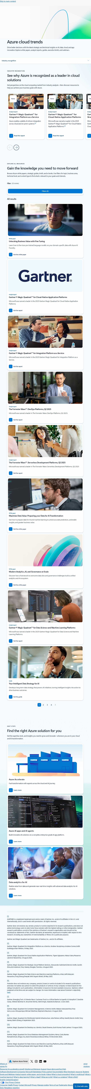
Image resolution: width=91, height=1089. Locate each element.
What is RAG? (73, 1077)
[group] (26, 116)
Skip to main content (8, 1)
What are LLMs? (47, 1077)
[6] (8, 980)
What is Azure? (5, 1063)
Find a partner (47, 1071)
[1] (8, 916)
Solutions (86, 1066)
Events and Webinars (7, 1074)
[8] (8, 1005)
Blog (65, 1071)
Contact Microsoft (25, 1085)
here (8, 992)
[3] (8, 952)
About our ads (73, 1085)
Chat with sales (82, 1086)
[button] (45, 60)
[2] (8, 943)
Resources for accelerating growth (12, 1069)
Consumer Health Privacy (9, 1085)
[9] (8, 1015)
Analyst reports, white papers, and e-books (30, 1074)
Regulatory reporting (11, 1087)
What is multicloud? (77, 1074)
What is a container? (60, 1077)
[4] (8, 962)
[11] (8, 1031)
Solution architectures (32, 1069)
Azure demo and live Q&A (56, 1069)
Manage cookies (43, 1085)
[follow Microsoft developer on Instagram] (36, 1061)
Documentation (58, 1071)
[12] (8, 1041)
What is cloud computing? (60, 1074)
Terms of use (53, 1085)
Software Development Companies (12, 1071)
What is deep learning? (22, 1077)
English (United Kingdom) (9, 1079)
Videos (48, 1074)
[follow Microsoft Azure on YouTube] (45, 1061)
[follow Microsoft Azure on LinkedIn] (40, 1061)
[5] (8, 971)
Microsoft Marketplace (34, 1071)
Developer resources (75, 1071)
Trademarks (63, 1085)
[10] (8, 1024)
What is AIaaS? (35, 1077)
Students (86, 1071)
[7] (8, 996)
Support (44, 1069)
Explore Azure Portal (20, 1061)
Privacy (34, 1085)
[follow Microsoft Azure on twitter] (31, 1061)
